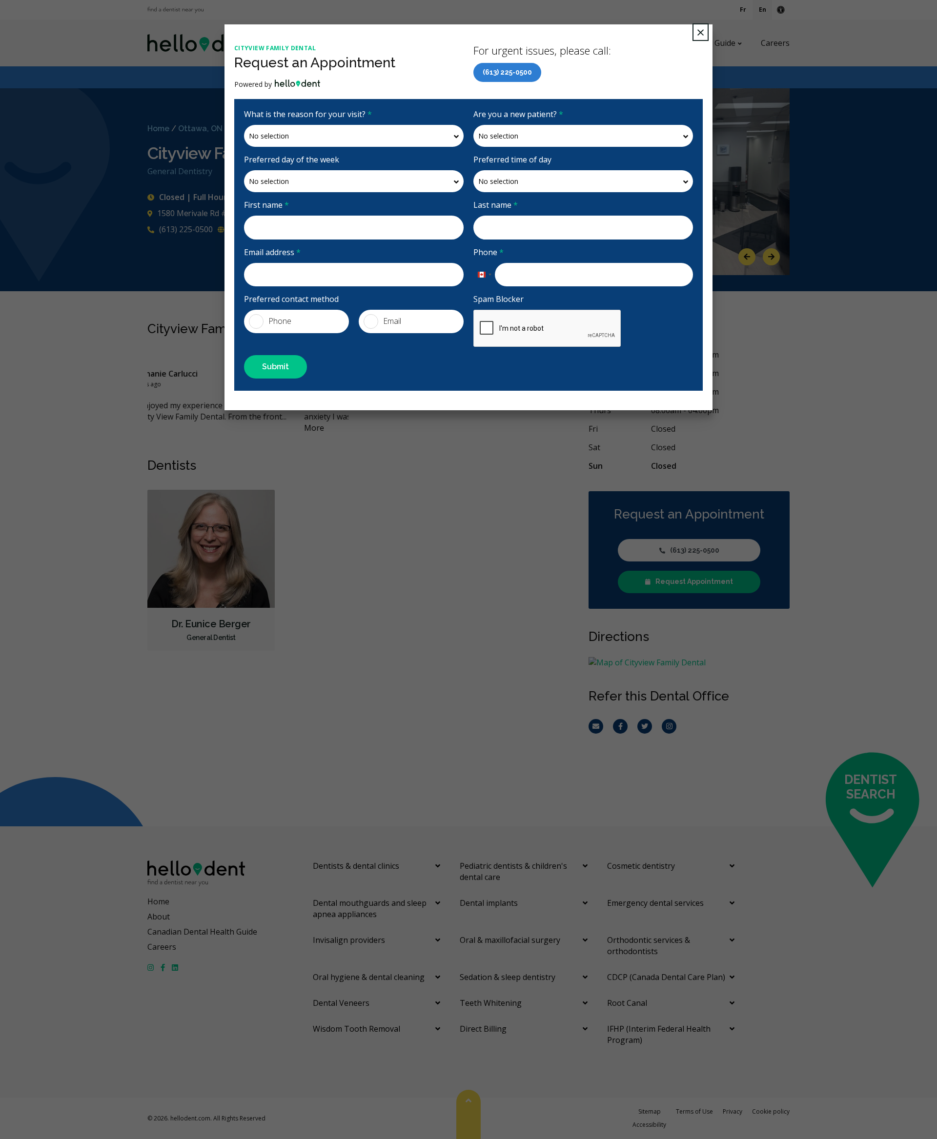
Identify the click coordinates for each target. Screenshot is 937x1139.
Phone (488, 252)
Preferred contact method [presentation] (291, 299)
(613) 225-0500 (507, 72)
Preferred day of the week (291, 159)
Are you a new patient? (518, 114)
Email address (272, 252)
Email (392, 321)
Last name (495, 205)
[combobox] (484, 275)
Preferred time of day (512, 159)
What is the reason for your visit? (308, 114)
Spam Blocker (498, 299)
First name (266, 205)
